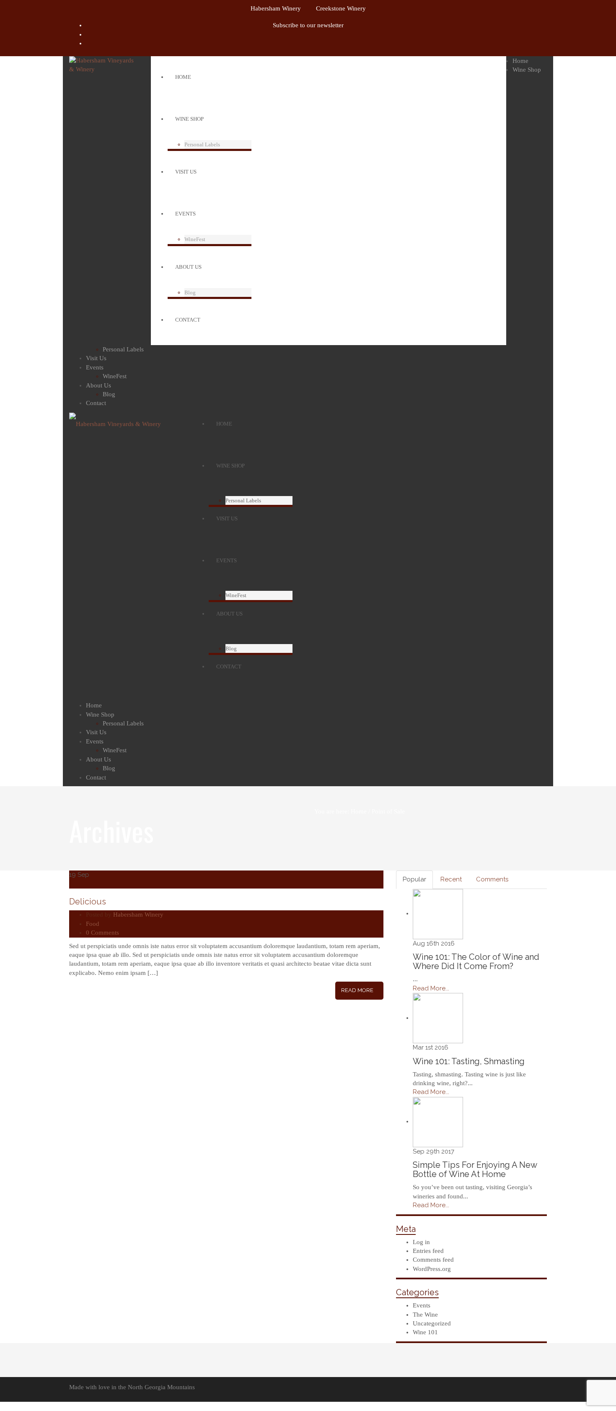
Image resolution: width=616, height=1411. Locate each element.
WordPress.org (432, 1268)
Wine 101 (425, 1332)
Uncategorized (432, 1323)
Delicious (87, 901)
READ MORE (357, 990)
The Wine (425, 1314)
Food (92, 923)
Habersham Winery (276, 8)
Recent (451, 879)
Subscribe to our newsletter (308, 25)
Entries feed (428, 1250)
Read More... (431, 988)
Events (421, 1305)
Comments (492, 879)
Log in (421, 1242)
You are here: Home (340, 811)
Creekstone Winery (341, 8)
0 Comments (102, 932)
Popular (414, 879)
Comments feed (433, 1259)
